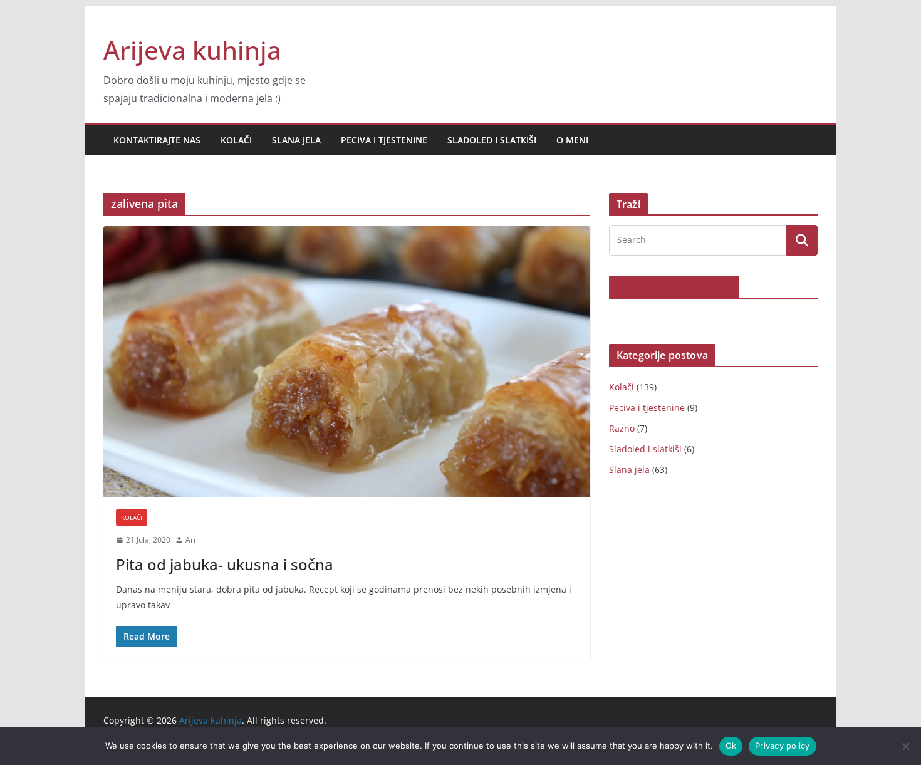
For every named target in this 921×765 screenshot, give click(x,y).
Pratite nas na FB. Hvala (674, 287)
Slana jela (296, 140)
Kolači (236, 140)
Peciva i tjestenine (384, 140)
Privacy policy (782, 746)
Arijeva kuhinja (192, 50)
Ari (190, 539)
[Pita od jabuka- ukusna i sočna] (346, 361)
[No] (905, 746)
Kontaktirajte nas (156, 140)
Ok (731, 746)
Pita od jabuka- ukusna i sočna (224, 564)
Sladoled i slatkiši (491, 140)
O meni (572, 140)
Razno (622, 428)
